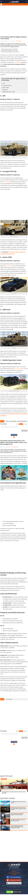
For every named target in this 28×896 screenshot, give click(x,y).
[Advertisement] (14, 21)
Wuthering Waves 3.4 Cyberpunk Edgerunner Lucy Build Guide (17, 814)
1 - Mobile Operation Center (8, 91)
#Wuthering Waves (21, 4)
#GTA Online (13, 421)
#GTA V (10, 4)
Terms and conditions (14, 873)
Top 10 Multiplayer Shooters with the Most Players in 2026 (18, 820)
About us (14, 871)
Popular (25, 424)
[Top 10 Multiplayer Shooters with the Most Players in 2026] (5, 822)
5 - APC (3, 83)
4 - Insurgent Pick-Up (6, 85)
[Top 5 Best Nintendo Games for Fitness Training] (5, 803)
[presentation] (5, 421)
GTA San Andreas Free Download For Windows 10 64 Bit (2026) (13, 792)
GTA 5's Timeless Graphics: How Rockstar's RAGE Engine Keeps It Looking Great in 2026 (17, 826)
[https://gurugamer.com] (14, 864)
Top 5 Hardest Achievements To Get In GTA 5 (9, 50)
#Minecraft (5, 4)
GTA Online (8, 265)
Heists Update (6, 181)
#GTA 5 (7, 421)
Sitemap (14, 874)
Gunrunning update (19, 368)
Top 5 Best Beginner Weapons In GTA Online (9, 49)
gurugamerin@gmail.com (14, 868)
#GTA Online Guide (21, 421)
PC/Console (19, 41)
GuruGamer (17, 62)
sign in (6, 426)
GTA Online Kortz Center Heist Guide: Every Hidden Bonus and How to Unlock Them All (18, 808)
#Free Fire (15, 4)
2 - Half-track (4, 89)
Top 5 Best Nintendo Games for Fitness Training (18, 802)
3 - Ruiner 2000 (5, 87)
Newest (21, 424)
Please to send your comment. (10, 426)
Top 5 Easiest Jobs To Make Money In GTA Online (10, 51)
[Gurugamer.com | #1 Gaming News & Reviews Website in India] (14, 2)
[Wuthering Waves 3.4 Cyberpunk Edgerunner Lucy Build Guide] (5, 816)
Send (24, 430)
